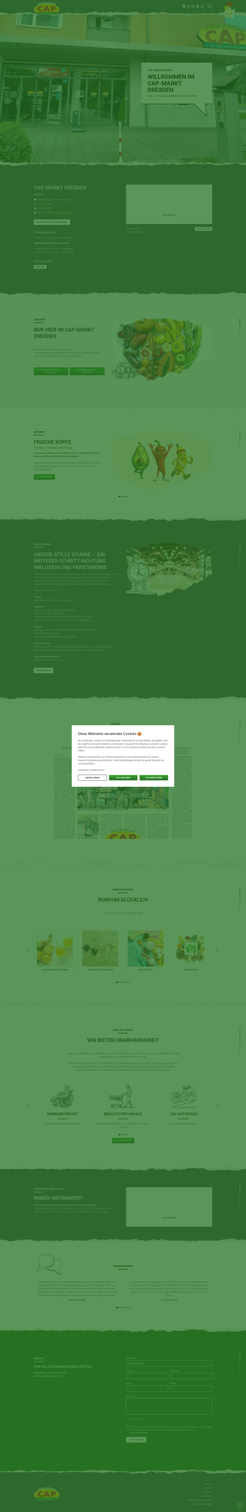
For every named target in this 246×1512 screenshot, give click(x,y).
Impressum (83, 770)
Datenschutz (97, 770)
